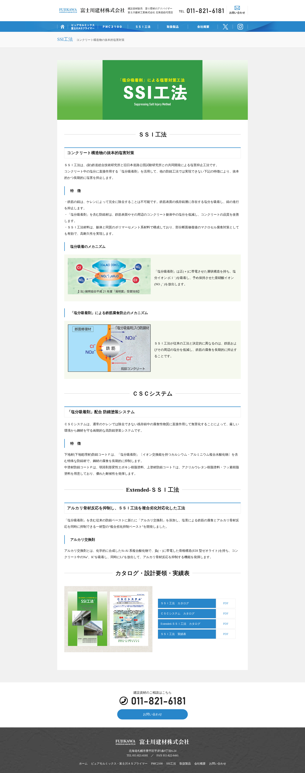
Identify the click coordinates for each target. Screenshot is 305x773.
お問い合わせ (152, 714)
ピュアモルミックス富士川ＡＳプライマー (119, 763)
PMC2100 (157, 763)
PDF (225, 603)
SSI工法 (171, 763)
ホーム (83, 763)
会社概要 (200, 763)
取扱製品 (185, 763)
